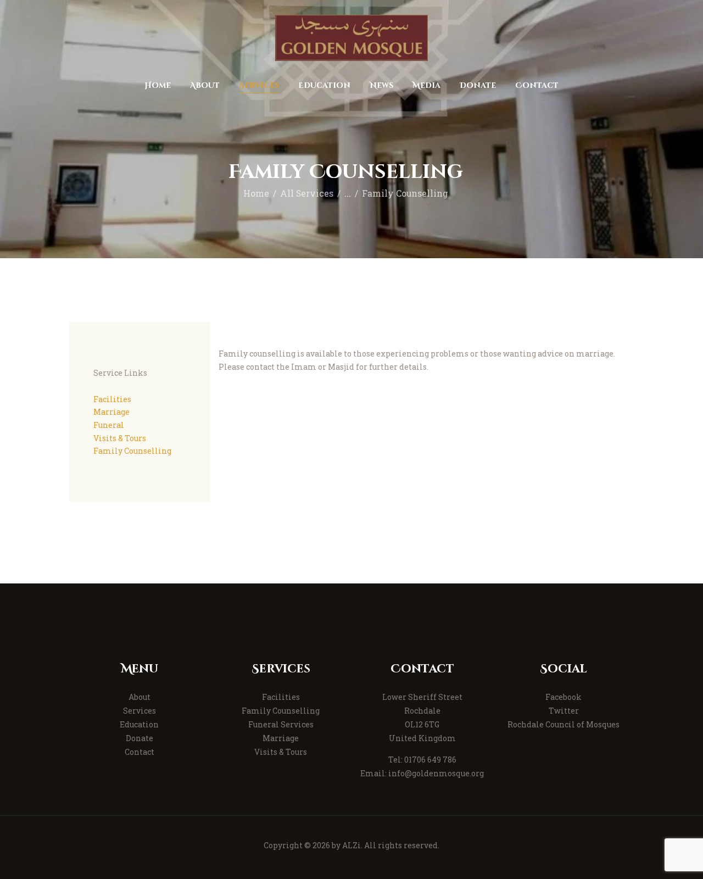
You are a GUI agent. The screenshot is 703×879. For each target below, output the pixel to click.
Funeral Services (281, 724)
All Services (306, 193)
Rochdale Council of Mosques (563, 724)
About (139, 697)
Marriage (111, 412)
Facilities (112, 399)
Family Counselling (132, 451)
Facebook (563, 697)
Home (256, 193)
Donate (139, 738)
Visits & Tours (119, 438)
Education (139, 724)
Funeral (108, 425)
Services (139, 710)
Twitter (564, 710)
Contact (139, 752)
